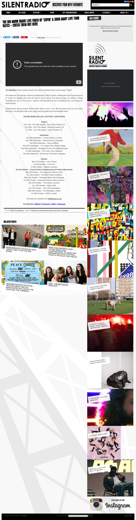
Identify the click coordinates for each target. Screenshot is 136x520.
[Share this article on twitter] (7, 37)
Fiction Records (35, 210)
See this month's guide (110, 31)
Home (8, 13)
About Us (124, 13)
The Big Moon (64, 210)
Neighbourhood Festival (46, 210)
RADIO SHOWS (89, 13)
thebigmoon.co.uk (54, 199)
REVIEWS (36, 13)
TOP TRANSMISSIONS (69, 13)
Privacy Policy (128, 516)
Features (106, 13)
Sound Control (56, 210)
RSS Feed (24, 516)
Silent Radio (45, 5)
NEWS (52, 13)
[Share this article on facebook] (15, 37)
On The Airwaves (19, 210)
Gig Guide (22, 13)
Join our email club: (62, 516)
